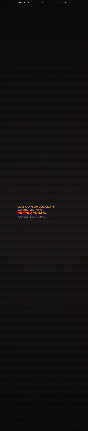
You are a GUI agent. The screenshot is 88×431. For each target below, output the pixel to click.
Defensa (56, 2)
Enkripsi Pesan (67, 2)
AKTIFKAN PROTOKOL (23, 224)
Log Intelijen (61, 2)
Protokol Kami (51, 2)
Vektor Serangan (45, 2)
